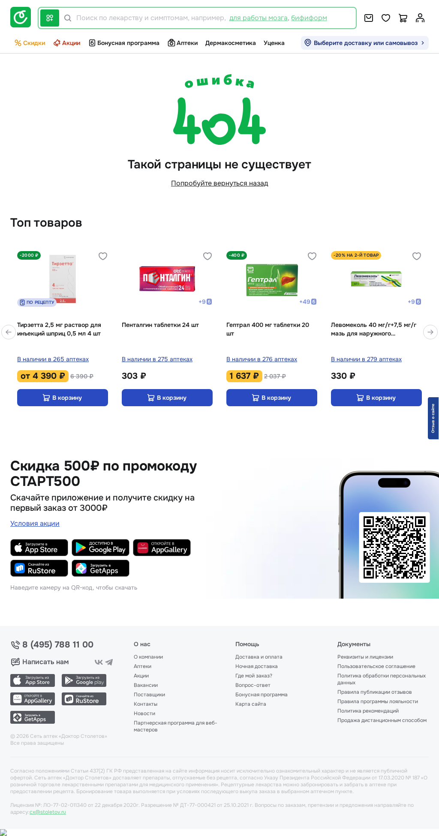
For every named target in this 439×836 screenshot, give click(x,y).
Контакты (145, 704)
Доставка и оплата (259, 656)
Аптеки (187, 43)
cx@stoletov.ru (48, 812)
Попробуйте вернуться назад (219, 183)
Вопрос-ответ (253, 685)
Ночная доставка (256, 666)
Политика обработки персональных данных (381, 679)
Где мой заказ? (253, 675)
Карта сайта (250, 704)
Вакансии (146, 685)
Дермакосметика (230, 43)
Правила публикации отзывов (374, 692)
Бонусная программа (128, 43)
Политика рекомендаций (368, 710)
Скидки (34, 43)
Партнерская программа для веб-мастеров (175, 726)
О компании (148, 656)
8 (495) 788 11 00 (57, 645)
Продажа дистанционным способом (382, 720)
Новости (144, 713)
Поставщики (149, 694)
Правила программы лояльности (377, 701)
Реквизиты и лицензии (365, 656)
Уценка (274, 43)
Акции (71, 43)
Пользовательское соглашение (376, 666)
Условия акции (35, 523)
